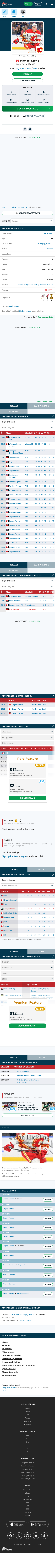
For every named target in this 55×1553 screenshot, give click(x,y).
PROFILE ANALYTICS (34, 116)
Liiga (27, 1448)
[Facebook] (10, 1535)
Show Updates (27, 81)
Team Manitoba (15, 601)
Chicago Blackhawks (27, 1463)
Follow (27, 74)
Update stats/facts (29, 213)
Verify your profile (9, 1388)
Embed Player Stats (43, 401)
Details (48, 1200)
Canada (50, 249)
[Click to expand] (52, 696)
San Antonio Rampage (14, 476)
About (27, 1493)
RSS (27, 1509)
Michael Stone (25, 311)
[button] (27, 74)
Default (13, 406)
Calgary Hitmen (14, 457)
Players (14, 951)
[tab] (14, 406)
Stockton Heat (14, 530)
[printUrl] (30, 129)
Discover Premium (27, 1026)
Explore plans (27, 798)
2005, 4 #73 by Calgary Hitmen (22, 1314)
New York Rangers (27, 1472)
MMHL (27, 451)
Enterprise (27, 1512)
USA (27, 1415)
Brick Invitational (31, 596)
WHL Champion (22, 1082)
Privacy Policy (27, 1499)
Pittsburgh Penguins (28, 1475)
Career (27, 1515)
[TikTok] (44, 1535)
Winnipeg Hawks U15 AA (15, 438)
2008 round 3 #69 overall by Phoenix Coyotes (35, 285)
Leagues (13, 870)
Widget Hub (27, 1490)
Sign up (28, 4)
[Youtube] (36, 1535)
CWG (27, 601)
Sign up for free (10, 856)
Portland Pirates (15, 486)
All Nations (27, 1424)
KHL (27, 1439)
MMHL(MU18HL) (10, 913)
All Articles (27, 1115)
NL (28, 1451)
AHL (26, 475)
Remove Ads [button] (34, 138)
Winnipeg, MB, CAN (45, 244)
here (4, 1390)
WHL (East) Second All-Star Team (29, 1075)
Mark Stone (14, 306)
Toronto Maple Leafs (27, 1479)
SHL (27, 1442)
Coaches (13, 411)
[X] (19, 1535)
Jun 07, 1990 (48, 233)
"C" (22, 470)
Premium (49, 290)
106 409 (16, 116)
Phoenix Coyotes (15, 481)
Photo (27, 1503)
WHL (27, 457)
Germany (27, 1421)
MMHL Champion (23, 1071)
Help (27, 1496)
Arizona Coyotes (15, 503)
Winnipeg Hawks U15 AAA (15, 445)
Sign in (38, 4)
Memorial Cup (30, 605)
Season (14, 1057)
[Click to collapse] (52, 416)
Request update (45, 317)
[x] (25, 129)
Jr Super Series (30, 609)
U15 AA (27, 437)
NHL (35, 68)
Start (4, 207)
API (27, 1506)
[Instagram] (27, 1535)
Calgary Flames (23, 68)
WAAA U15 (29, 444)
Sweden (27, 1408)
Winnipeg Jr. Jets (15, 596)
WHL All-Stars (14, 609)
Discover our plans (27, 109)
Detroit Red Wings (27, 1466)
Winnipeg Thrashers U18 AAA (16, 452)
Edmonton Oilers (28, 1469)
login (23, 856)
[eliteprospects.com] (7, 4)
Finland (27, 1418)
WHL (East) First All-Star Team (28, 1080)
